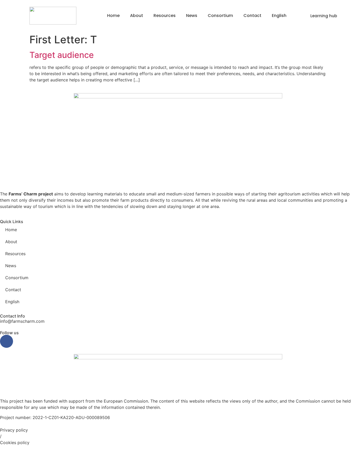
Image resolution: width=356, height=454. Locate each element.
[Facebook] (6, 341)
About (136, 16)
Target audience (61, 55)
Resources (165, 16)
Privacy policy (14, 430)
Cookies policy (14, 442)
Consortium (220, 16)
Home (113, 16)
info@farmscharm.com (22, 321)
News (191, 16)
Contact (252, 16)
